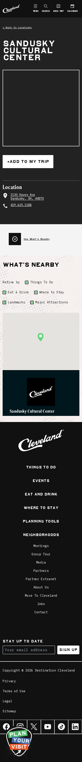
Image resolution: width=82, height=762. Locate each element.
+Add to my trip (28, 161)
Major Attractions (51, 302)
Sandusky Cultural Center (32, 411)
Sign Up (68, 650)
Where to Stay (51, 292)
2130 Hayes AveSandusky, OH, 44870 (27, 197)
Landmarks (16, 302)
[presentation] (44, 237)
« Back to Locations (17, 27)
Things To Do (41, 282)
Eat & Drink (18, 292)
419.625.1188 (20, 205)
